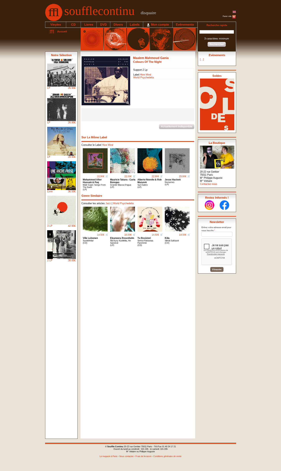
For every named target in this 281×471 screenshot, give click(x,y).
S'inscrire (217, 269)
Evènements (185, 24)
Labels (135, 24)
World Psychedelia (143, 77)
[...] (202, 59)
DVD (103, 24)
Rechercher (217, 44)
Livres (88, 24)
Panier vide (227, 16)
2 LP (61, 260)
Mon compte (159, 24)
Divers (118, 24)
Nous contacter (126, 456)
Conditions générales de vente (167, 456)
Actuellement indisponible (176, 126)
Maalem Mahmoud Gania (151, 58)
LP (61, 88)
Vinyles (55, 24)
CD (73, 24)
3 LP (61, 225)
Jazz (108, 203)
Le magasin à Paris (108, 456)
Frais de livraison (143, 456)
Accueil (61, 31)
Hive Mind (145, 74)
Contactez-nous (208, 184)
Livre (61, 191)
